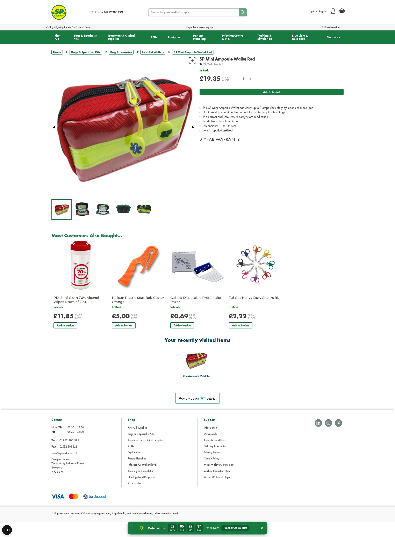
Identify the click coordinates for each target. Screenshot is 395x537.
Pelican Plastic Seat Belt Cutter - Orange (139, 300)
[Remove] (237, 79)
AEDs (154, 37)
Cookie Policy (211, 458)
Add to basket (271, 92)
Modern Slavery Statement (219, 464)
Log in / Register (318, 11)
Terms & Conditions (214, 440)
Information (210, 427)
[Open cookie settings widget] (7, 530)
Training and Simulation (141, 471)
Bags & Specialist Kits (85, 37)
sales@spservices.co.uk (64, 453)
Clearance (333, 37)
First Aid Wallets (153, 52)
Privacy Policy (212, 452)
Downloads (210, 434)
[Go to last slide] (54, 127)
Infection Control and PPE (142, 464)
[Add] (250, 79)
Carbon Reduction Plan (217, 471)
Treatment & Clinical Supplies (121, 37)
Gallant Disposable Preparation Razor (196, 300)
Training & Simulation (264, 37)
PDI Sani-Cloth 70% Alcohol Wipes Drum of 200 (76, 300)
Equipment (175, 37)
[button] (61, 209)
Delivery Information (215, 446)
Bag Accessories (121, 52)
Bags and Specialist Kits (141, 434)
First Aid (57, 37)
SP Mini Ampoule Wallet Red (196, 376)
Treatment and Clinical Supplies (145, 440)
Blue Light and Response (141, 477)
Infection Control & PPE (233, 37)
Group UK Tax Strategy (217, 477)
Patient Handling (199, 37)
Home (57, 52)
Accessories (134, 483)
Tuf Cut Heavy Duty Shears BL (254, 298)
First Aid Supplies (137, 427)
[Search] (243, 12)
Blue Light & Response (300, 37)
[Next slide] (192, 127)
